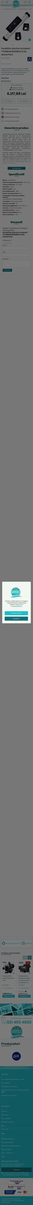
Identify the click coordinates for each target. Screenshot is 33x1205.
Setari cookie (16, 613)
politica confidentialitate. (17, 605)
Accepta (16, 619)
